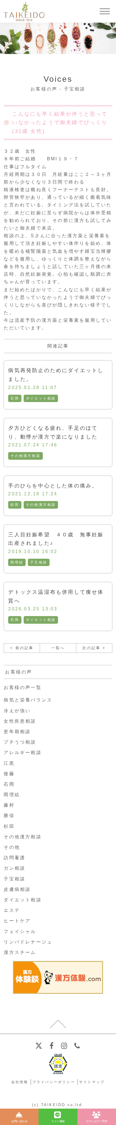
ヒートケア (17, 920)
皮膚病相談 (17, 889)
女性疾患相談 (20, 721)
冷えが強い (17, 710)
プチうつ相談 (20, 742)
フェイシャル (20, 931)
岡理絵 (16, 562)
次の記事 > (94, 648)
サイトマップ (92, 1082)
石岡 (14, 398)
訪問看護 (14, 857)
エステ (12, 910)
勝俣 (9, 815)
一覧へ (58, 648)
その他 (12, 847)
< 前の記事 (22, 648)
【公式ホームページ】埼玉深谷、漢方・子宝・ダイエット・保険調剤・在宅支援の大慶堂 (23, 11)
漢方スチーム (20, 952)
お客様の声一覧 (22, 687)
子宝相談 (38, 562)
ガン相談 (14, 868)
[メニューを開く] (105, 11)
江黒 (9, 763)
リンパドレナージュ (28, 942)
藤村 (9, 805)
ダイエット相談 (41, 398)
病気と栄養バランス (28, 700)
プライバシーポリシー (53, 1082)
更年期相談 (17, 731)
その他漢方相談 (25, 456)
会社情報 (19, 1082)
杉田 (14, 505)
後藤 (9, 773)
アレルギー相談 (22, 752)
